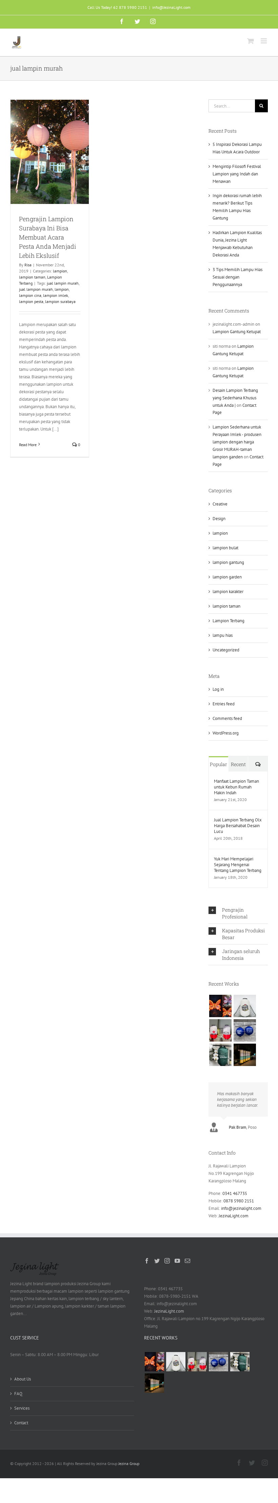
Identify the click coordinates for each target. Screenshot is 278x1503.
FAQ (18, 1393)
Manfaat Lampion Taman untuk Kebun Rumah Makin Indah (236, 787)
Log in (218, 689)
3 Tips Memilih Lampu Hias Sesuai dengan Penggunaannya (237, 277)
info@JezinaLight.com (171, 7)
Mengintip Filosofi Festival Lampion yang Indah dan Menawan (237, 174)
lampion (60, 270)
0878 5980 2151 (238, 1201)
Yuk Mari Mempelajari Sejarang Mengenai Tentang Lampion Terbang (237, 864)
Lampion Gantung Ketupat (237, 332)
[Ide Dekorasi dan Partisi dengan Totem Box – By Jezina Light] (244, 1055)
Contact (21, 1423)
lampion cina (30, 295)
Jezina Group (128, 1463)
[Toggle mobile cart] (250, 40)
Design (219, 518)
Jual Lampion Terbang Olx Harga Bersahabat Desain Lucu (238, 825)
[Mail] (187, 1260)
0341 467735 (234, 1193)
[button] (238, 913)
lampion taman (32, 277)
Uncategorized (226, 650)
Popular (218, 764)
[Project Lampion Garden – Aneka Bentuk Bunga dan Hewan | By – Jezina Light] (220, 1006)
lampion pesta (31, 301)
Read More (28, 444)
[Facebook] (147, 1260)
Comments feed (227, 718)
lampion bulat (225, 548)
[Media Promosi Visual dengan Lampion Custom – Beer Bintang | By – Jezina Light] (220, 1030)
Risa (28, 264)
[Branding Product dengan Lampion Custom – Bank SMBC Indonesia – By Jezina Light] (220, 1055)
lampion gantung (228, 562)
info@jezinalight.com (241, 1208)
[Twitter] (157, 1260)
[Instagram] (167, 1260)
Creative (220, 504)
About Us (22, 1379)
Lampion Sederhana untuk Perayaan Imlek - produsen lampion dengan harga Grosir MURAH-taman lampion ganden (237, 442)
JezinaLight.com (234, 1216)
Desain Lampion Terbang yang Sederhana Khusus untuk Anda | (235, 397)
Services (21, 1408)
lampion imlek (55, 295)
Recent (238, 764)
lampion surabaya (60, 301)
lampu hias (223, 635)
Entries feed (224, 704)
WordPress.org (226, 733)
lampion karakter (228, 591)
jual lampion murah (36, 289)
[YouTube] (177, 1260)
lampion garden (227, 577)
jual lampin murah (63, 283)
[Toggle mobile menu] (264, 40)
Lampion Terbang (228, 621)
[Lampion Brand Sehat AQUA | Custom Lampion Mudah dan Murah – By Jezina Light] (244, 1030)
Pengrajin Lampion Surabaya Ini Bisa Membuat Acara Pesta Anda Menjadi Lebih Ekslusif (47, 237)
